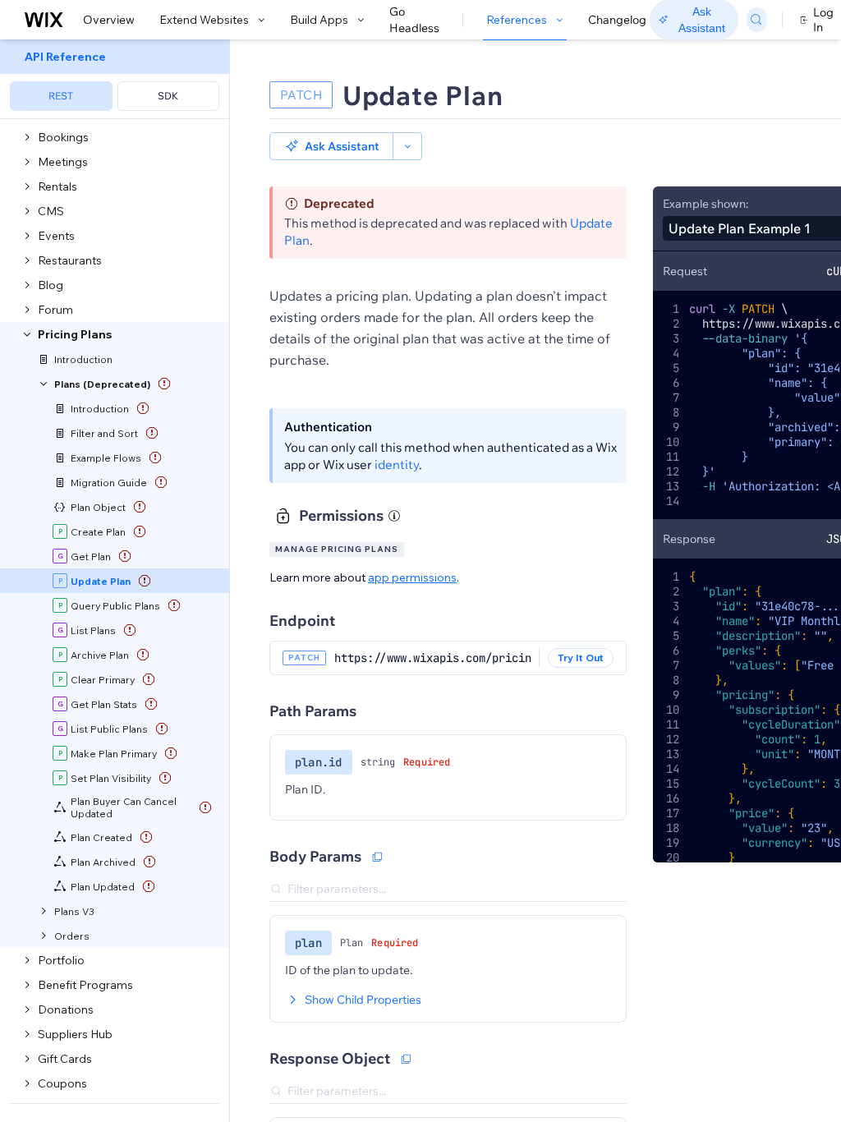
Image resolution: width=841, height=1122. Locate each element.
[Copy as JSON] (377, 857)
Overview (109, 19)
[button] (331, 146)
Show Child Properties (363, 999)
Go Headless (414, 19)
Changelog (617, 19)
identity (397, 464)
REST (60, 96)
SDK (168, 96)
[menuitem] (114, 79)
